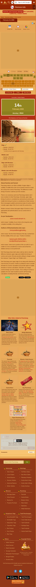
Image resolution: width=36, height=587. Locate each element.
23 (11, 85)
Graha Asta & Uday (26, 480)
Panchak (23, 494)
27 (24, 85)
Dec (21, 78)
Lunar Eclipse (10, 474)
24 (14, 85)
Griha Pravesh (11, 497)
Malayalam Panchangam (12, 553)
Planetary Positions (26, 477)
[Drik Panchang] (5, 2)
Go (27, 462)
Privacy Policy (26, 555)
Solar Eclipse (10, 471)
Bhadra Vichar (25, 500)
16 (19, 83)
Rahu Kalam (24, 503)
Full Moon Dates (25, 471)
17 (23, 83)
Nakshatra (24, 505)
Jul (24, 75)
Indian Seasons (10, 542)
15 (16, 83)
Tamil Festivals (25, 528)
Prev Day (9, 92)
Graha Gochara (25, 486)
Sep (31, 75)
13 (9, 83)
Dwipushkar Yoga (11, 522)
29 (31, 85)
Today (18, 92)
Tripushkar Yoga (11, 525)
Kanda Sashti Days (26, 531)
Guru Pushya (10, 531)
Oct (14, 78)
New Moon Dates (25, 474)
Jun (22, 75)
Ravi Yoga (9, 534)
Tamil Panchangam (26, 517)
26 (21, 85)
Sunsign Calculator (11, 551)
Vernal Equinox (11, 477)
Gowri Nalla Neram (26, 519)
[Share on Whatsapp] (7, 277)
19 (29, 83)
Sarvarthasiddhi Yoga (12, 517)
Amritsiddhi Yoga (11, 519)
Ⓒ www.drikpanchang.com (26, 553)
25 (18, 85)
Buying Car (10, 500)
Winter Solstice (11, 486)
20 (33, 83)
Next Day (27, 92)
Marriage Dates (11, 494)
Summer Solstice (11, 480)
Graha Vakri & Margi (26, 483)
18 (26, 83)
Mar (11, 75)
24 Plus (26, 71)
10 (33, 81)
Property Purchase (12, 503)
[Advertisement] (18, 50)
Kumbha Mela (9, 559)
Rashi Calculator (10, 548)
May (18, 75)
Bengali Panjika (10, 556)
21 (4, 85)
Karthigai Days (25, 525)
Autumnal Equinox (12, 483)
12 (6, 83)
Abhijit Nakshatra (25, 508)
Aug (28, 75)
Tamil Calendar (25, 522)
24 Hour (20, 71)
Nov (18, 78)
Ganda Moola (24, 497)
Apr (15, 75)
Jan (5, 75)
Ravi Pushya (10, 528)
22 (8, 85)
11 (3, 83)
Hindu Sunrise (9, 545)
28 (28, 85)
